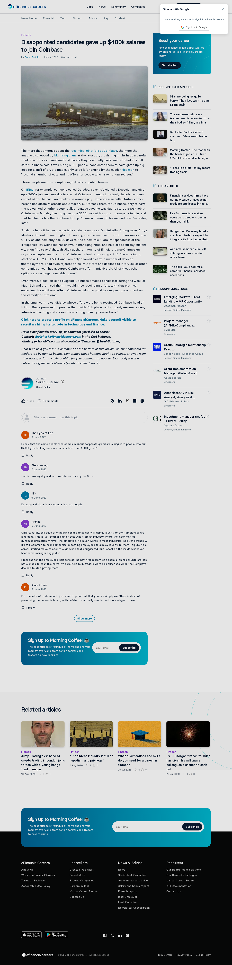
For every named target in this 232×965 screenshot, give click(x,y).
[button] (116, 482)
